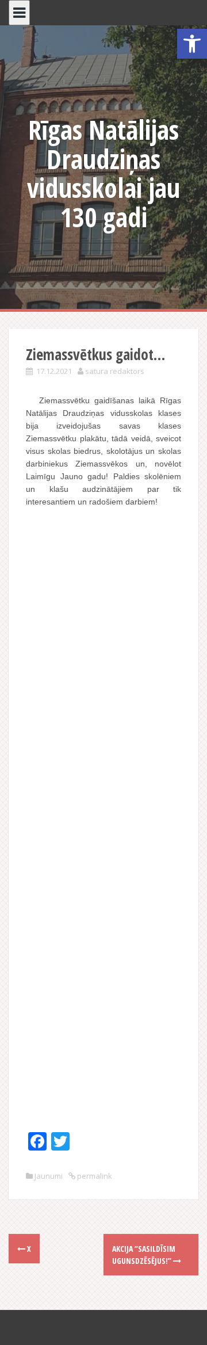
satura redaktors (114, 371)
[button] (192, 44)
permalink (93, 1176)
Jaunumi (48, 1176)
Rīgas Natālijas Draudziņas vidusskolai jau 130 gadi (103, 173)
